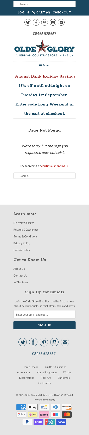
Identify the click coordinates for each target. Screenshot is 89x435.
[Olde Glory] (44, 48)
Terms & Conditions (25, 236)
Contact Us (20, 275)
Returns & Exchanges (25, 229)
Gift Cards (44, 383)
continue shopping (53, 166)
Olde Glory (31, 395)
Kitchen (67, 372)
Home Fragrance (47, 372)
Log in (23, 12)
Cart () (43, 12)
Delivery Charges (23, 222)
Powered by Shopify (44, 399)
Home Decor (30, 367)
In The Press (20, 282)
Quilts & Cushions (55, 367)
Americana (23, 372)
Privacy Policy (21, 243)
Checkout (62, 12)
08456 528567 (44, 33)
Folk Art (46, 377)
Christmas (64, 377)
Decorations (26, 377)
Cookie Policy (21, 250)
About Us (19, 268)
